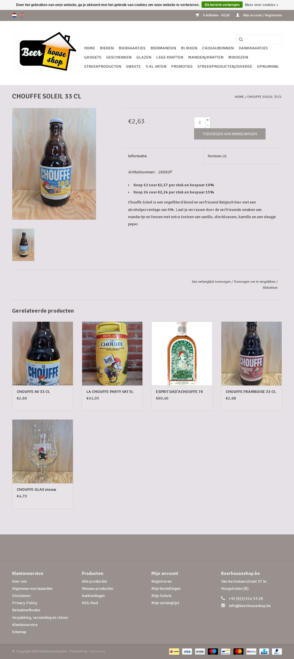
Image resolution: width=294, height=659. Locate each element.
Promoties (182, 66)
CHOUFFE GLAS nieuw (36, 489)
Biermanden (163, 48)
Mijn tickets (161, 595)
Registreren (161, 581)
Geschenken (118, 57)
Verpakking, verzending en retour (40, 617)
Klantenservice (25, 624)
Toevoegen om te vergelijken (255, 282)
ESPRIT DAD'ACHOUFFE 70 (179, 391)
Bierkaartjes (132, 48)
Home (89, 48)
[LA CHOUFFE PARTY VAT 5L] (112, 353)
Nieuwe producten (97, 588)
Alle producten (94, 581)
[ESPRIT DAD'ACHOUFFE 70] (181, 353)
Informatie (137, 156)
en (22, 15)
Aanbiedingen (93, 595)
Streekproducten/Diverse (225, 66)
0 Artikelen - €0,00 (216, 15)
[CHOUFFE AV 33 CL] (42, 353)
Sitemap (19, 631)
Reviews (217, 156)
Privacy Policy (24, 602)
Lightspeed (96, 651)
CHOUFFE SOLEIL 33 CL (264, 97)
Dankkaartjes (253, 48)
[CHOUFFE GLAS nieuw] (42, 451)
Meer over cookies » (261, 5)
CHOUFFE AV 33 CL (33, 391)
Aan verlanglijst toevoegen (211, 282)
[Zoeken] (239, 39)
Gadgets (92, 57)
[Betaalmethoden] (173, 651)
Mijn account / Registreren (262, 15)
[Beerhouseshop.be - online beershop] (47, 53)
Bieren (107, 48)
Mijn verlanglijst (165, 602)
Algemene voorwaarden (32, 588)
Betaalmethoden (26, 610)
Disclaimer (21, 595)
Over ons (19, 581)
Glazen (143, 57)
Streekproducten (102, 66)
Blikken (189, 48)
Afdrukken (270, 288)
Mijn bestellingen (166, 588)
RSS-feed (90, 602)
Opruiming (267, 66)
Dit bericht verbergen (222, 5)
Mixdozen (238, 57)
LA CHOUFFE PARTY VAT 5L (110, 391)
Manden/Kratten (205, 57)
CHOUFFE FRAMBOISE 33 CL (251, 391)
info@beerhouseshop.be (250, 605)
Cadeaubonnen (218, 48)
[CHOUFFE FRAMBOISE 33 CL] (251, 353)
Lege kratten (169, 57)
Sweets (133, 66)
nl (14, 15)
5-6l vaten (156, 66)
